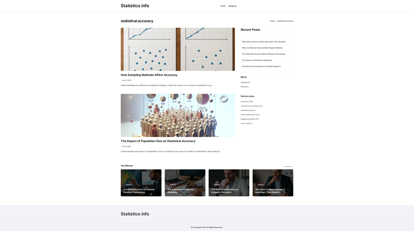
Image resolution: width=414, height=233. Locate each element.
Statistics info (135, 5)
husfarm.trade (247, 101)
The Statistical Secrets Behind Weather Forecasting (263, 54)
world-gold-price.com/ (250, 114)
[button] (290, 182)
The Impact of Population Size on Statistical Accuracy (158, 141)
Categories (232, 6)
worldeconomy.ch (248, 110)
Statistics (245, 87)
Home (223, 6)
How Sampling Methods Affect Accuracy (149, 75)
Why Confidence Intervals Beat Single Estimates (262, 48)
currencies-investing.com (252, 106)
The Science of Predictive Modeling (257, 60)
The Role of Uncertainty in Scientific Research (261, 66)
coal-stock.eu (246, 123)
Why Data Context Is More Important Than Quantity (264, 42)
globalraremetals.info (250, 119)
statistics (129, 185)
